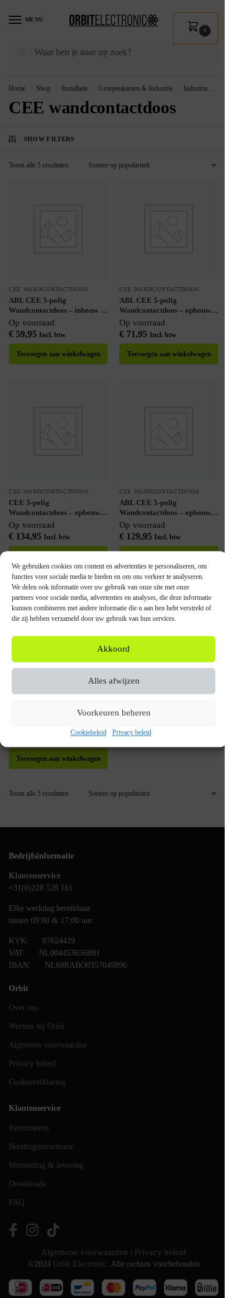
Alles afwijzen (114, 681)
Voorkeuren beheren (114, 713)
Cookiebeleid (88, 732)
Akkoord (113, 649)
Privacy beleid (131, 732)
